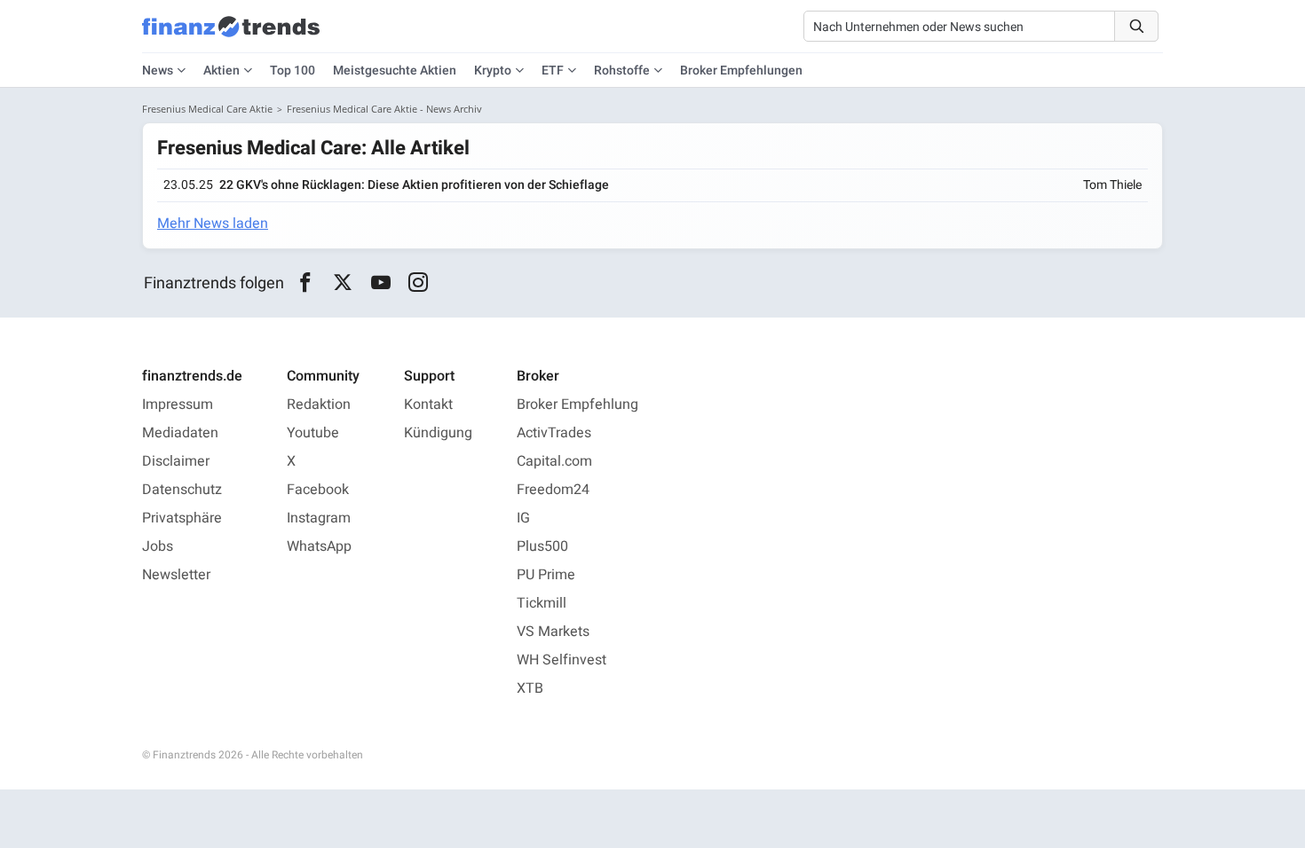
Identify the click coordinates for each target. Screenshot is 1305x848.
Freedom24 (553, 489)
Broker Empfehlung (577, 404)
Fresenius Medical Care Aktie (207, 108)
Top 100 (292, 70)
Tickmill (541, 603)
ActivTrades (554, 433)
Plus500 (542, 546)
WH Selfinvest (561, 660)
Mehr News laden (212, 223)
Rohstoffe (622, 70)
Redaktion (319, 404)
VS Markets (553, 631)
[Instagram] (418, 283)
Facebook (318, 489)
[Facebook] (304, 283)
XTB (530, 688)
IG (523, 518)
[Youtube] (380, 283)
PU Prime (546, 574)
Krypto (492, 70)
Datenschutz (182, 489)
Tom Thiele (1112, 185)
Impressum (177, 404)
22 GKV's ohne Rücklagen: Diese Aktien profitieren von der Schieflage (414, 185)
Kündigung (438, 433)
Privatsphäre (182, 518)
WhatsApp (319, 546)
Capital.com (554, 461)
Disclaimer (176, 461)
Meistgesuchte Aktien (394, 70)
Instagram (319, 518)
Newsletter (176, 574)
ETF (553, 70)
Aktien (221, 70)
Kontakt (428, 404)
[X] (343, 283)
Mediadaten (180, 433)
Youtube (313, 433)
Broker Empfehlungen (741, 70)
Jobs (157, 546)
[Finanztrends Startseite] (231, 35)
